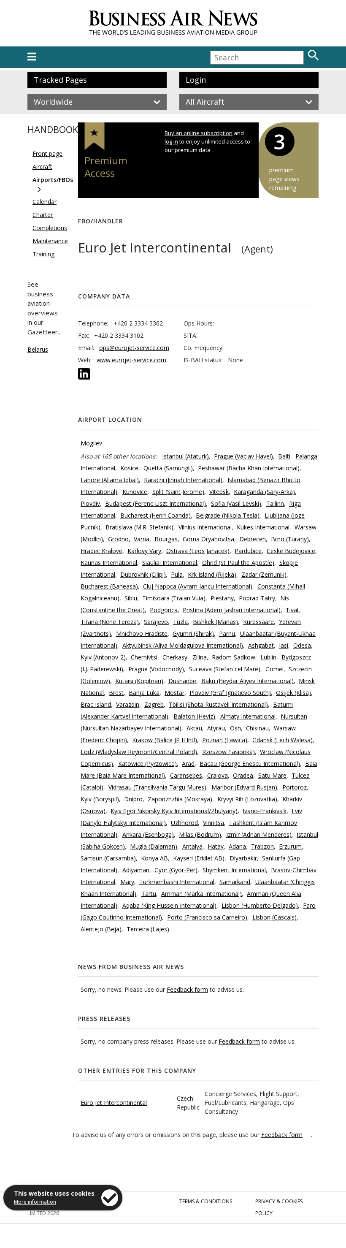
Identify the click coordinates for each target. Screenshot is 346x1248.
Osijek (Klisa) (293, 693)
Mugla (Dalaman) (153, 846)
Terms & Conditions (205, 1201)
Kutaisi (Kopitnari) (139, 681)
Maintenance (50, 241)
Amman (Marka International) (201, 894)
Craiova (217, 775)
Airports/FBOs (52, 180)
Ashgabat (261, 645)
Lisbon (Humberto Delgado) (260, 905)
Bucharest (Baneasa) (109, 586)
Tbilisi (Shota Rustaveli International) (218, 704)
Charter (42, 215)
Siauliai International (169, 563)
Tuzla (180, 622)
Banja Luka (144, 693)
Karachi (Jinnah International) (183, 480)
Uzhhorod (184, 823)
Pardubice (248, 551)
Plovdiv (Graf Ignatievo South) (230, 693)
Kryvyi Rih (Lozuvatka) (247, 799)
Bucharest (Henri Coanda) (155, 515)
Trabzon (262, 846)
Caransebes (186, 775)
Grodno (118, 539)
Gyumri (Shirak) (193, 633)
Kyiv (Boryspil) (100, 799)
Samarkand (234, 882)
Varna (141, 539)
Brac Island (96, 704)
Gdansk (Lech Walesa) (282, 740)
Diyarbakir (243, 858)
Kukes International (263, 527)
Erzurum (290, 846)
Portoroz (294, 787)
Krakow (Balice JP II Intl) (164, 740)
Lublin (268, 657)
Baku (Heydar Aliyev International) (247, 681)
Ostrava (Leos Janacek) (198, 551)
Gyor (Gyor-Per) (175, 870)
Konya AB (154, 858)
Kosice (129, 468)
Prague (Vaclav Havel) (243, 456)
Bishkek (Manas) (215, 622)
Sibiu (130, 598)
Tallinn (275, 503)
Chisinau (257, 728)
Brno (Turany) (290, 539)
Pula (177, 574)
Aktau (194, 728)
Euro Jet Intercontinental (114, 1103)
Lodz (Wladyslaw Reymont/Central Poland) (139, 752)
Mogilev (91, 443)
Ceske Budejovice (291, 551)
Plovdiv (90, 503)
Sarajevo (156, 622)
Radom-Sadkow (233, 657)
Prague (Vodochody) (156, 669)
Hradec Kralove (101, 551)
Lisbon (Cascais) (274, 917)
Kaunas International (109, 563)
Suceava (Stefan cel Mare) (224, 669)
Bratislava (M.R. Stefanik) (139, 527)
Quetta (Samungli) (168, 468)
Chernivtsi (144, 657)
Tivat (292, 610)
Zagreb (154, 704)
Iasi (283, 645)
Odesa (302, 645)
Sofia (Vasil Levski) (236, 503)
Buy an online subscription (198, 133)
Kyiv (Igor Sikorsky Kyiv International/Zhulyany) (174, 811)
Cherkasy (174, 657)
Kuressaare (258, 622)
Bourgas (166, 539)
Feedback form (187, 989)
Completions (49, 228)
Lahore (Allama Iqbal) (110, 480)
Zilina (199, 657)
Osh (235, 728)
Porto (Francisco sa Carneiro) (207, 917)
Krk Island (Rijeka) (212, 574)
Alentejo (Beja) (101, 929)
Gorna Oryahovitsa (208, 539)
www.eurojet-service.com (131, 360)
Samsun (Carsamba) (108, 858)
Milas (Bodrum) (200, 834)
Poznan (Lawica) (224, 740)
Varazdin (127, 704)
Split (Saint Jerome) (178, 492)
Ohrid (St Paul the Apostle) (238, 563)
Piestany (222, 598)
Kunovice (134, 492)
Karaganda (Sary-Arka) (264, 492)
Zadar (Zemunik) (264, 574)
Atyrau (216, 728)
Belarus (37, 349)
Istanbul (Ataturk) (185, 456)
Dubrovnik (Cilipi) (143, 574)
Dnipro (133, 799)
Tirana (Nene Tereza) (110, 622)
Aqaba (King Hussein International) (169, 905)
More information (35, 1201)
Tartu (148, 894)
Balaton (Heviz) (194, 716)
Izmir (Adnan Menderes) (259, 834)
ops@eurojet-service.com (134, 348)
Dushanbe (182, 681)
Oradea (243, 775)
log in (171, 141)
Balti (284, 456)
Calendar (44, 202)
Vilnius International (205, 527)
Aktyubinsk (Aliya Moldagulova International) (182, 645)
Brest (116, 693)
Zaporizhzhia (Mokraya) (180, 799)
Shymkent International (234, 870)
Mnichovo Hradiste (142, 633)
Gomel (274, 669)
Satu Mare (272, 775)
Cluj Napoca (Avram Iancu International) (197, 586)
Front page (47, 153)
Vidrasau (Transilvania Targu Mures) (157, 787)
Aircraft (42, 167)
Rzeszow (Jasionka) (228, 752)
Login (196, 80)
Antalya (192, 846)
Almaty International (248, 716)
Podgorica (164, 610)
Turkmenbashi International (176, 882)
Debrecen (252, 539)
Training (43, 254)
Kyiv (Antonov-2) (103, 657)
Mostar (174, 693)
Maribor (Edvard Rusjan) (244, 787)
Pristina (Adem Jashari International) (232, 610)
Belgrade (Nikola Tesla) (228, 515)
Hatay (216, 846)
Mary (127, 882)
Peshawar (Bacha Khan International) (249, 468)
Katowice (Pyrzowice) (147, 764)
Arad (188, 764)
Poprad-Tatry (257, 598)
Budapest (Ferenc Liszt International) (155, 503)
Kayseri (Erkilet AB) (198, 858)
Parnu (227, 633)
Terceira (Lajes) (148, 929)
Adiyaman (135, 870)
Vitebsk (219, 492)
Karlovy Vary (144, 551)
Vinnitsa (213, 823)
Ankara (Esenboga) (148, 834)
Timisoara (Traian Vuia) (173, 598)
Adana (237, 846)
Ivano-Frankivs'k (265, 811)
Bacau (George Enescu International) (250, 764)
